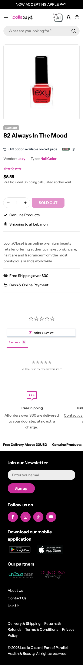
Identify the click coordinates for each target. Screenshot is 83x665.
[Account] (68, 17)
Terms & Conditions (41, 629)
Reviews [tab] (14, 342)
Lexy (21, 159)
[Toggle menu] (6, 17)
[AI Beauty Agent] (57, 17)
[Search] (73, 30)
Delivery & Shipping (24, 623)
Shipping (30, 182)
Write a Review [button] (43, 333)
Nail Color (48, 159)
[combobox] (41, 31)
